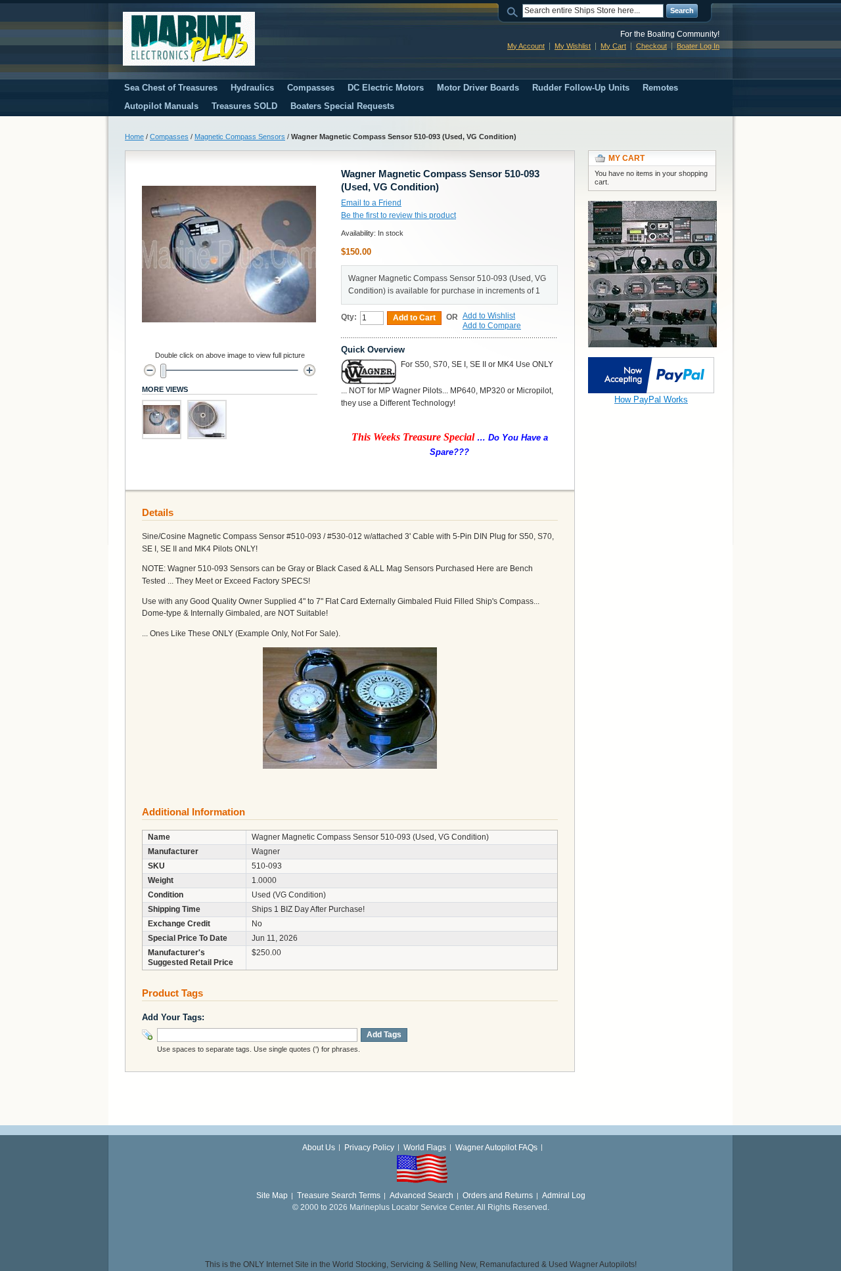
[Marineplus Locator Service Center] (189, 39)
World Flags (424, 1147)
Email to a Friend (371, 202)
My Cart (613, 46)
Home (134, 136)
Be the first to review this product (398, 215)
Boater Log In (698, 46)
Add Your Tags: (173, 1017)
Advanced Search (421, 1195)
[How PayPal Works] (651, 363)
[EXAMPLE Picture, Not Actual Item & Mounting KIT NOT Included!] (161, 419)
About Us (318, 1147)
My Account (526, 46)
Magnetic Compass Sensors (239, 136)
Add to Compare (492, 325)
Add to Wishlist (489, 315)
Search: (514, 11)
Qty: (349, 317)
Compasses (169, 136)
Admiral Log (563, 1195)
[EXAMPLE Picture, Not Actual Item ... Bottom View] (207, 419)
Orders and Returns (498, 1195)
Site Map (272, 1195)
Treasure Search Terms (338, 1195)
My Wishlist (573, 46)
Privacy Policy (369, 1147)
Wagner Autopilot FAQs (496, 1147)
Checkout (651, 46)
